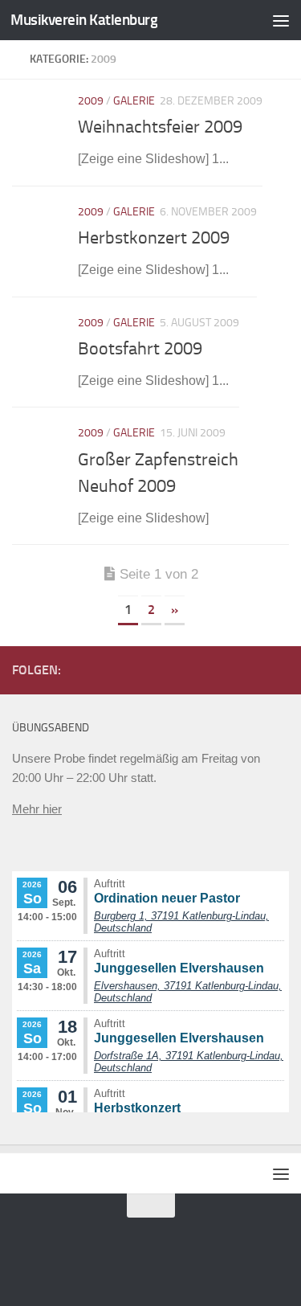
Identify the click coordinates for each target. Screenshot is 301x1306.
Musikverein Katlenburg (83, 19)
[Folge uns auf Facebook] (253, 669)
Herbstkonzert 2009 (154, 237)
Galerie (134, 101)
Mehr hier (37, 809)
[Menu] (281, 20)
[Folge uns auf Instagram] (279, 669)
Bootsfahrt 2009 (140, 348)
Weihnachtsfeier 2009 (160, 127)
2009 (91, 101)
